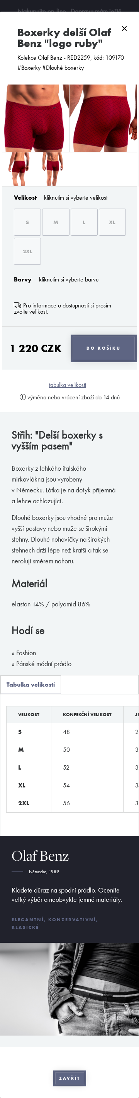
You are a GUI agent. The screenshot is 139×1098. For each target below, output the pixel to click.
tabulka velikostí (67, 385)
